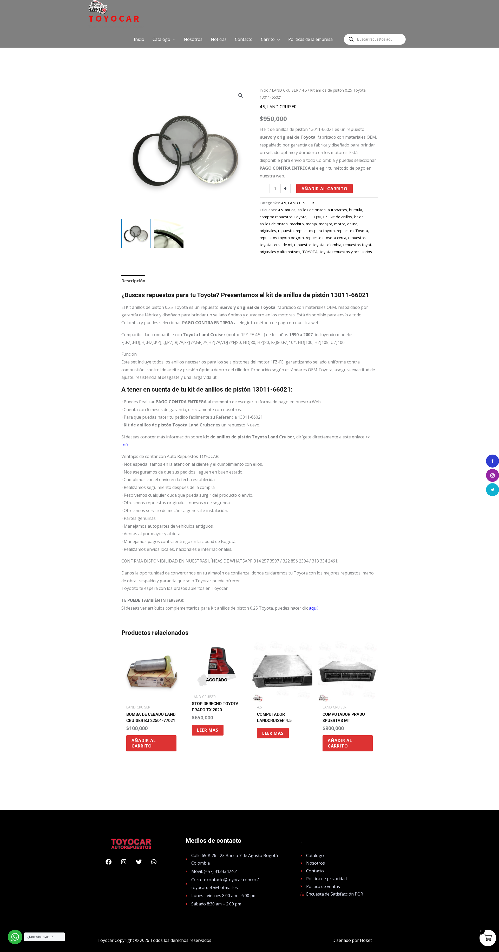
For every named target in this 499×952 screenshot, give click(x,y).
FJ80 (317, 216)
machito (297, 223)
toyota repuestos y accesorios (346, 251)
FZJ (326, 216)
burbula (355, 209)
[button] (164, 39)
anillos (290, 209)
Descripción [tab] (133, 281)
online (352, 223)
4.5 (304, 90)
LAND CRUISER (285, 90)
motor (339, 223)
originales (268, 230)
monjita (325, 223)
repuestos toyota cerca (326, 237)
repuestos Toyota (352, 230)
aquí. (313, 608)
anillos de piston (312, 209)
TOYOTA (310, 251)
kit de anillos (341, 216)
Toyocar (114, 18)
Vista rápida (151, 697)
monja (311, 223)
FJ (310, 216)
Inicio (264, 90)
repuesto (286, 230)
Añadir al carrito (324, 188)
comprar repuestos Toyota (283, 216)
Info (125, 445)
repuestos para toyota (315, 230)
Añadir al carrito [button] (144, 743)
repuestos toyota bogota (282, 237)
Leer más (207, 730)
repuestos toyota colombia (317, 244)
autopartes (337, 209)
